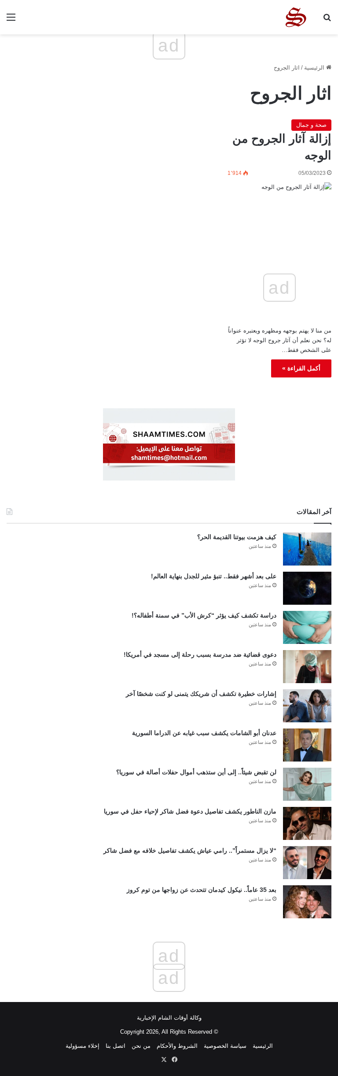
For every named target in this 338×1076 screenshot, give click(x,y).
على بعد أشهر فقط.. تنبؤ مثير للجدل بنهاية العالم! (213, 576)
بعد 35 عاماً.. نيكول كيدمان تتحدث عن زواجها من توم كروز (201, 889)
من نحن (141, 1046)
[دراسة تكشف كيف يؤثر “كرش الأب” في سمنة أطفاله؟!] (307, 627)
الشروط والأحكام (177, 1046)
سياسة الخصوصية (225, 1046)
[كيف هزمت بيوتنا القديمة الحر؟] (307, 549)
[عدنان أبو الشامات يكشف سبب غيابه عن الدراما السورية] (307, 745)
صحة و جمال (311, 125)
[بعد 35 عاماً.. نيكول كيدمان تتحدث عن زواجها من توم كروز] (307, 901)
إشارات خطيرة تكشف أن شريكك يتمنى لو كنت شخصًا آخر (201, 693)
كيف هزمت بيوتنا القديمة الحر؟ (236, 536)
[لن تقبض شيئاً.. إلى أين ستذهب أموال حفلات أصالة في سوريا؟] (307, 784)
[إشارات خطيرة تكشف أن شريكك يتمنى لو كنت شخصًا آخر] (307, 705)
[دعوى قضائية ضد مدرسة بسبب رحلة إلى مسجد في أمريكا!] (307, 666)
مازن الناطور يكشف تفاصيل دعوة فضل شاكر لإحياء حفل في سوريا (190, 811)
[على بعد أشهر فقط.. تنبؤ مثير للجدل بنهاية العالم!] (307, 588)
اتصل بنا (115, 1046)
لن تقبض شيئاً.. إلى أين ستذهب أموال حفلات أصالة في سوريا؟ (196, 772)
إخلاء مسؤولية (82, 1046)
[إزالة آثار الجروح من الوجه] (279, 212)
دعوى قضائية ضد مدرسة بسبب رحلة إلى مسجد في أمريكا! (200, 654)
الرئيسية (315, 67)
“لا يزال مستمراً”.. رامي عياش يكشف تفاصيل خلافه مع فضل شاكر (189, 850)
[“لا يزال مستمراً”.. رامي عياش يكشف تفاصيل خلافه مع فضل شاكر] (307, 862)
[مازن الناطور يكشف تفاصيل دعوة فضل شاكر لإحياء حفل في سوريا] (307, 823)
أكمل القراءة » (301, 368)
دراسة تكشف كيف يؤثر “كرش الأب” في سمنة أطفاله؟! (204, 615)
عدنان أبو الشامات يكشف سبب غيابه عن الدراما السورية (204, 732)
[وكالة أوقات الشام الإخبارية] (295, 17)
